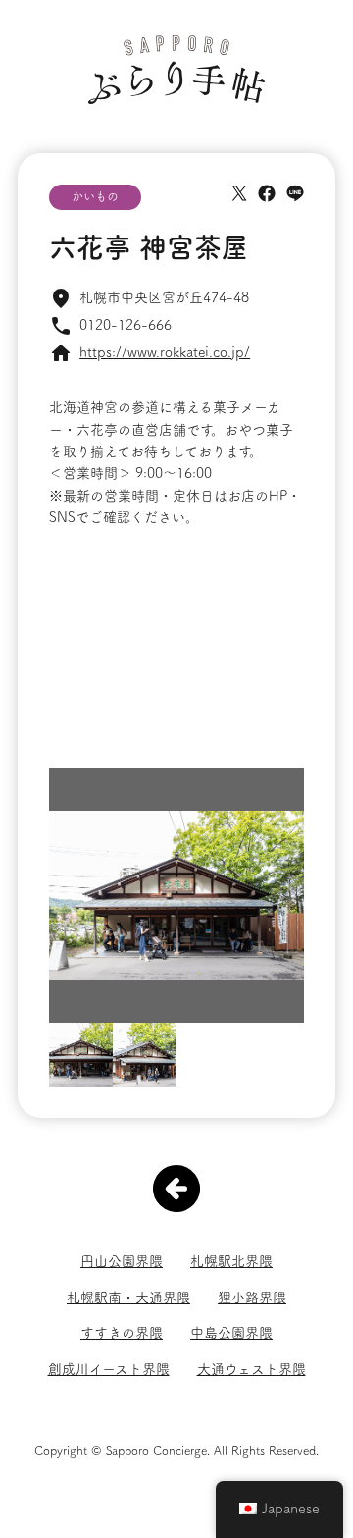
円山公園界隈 (121, 1261)
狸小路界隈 (252, 1297)
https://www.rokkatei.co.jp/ (164, 352)
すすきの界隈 (121, 1333)
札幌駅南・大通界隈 (128, 1297)
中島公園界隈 (231, 1333)
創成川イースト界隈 (109, 1369)
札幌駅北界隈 (231, 1261)
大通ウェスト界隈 (251, 1369)
